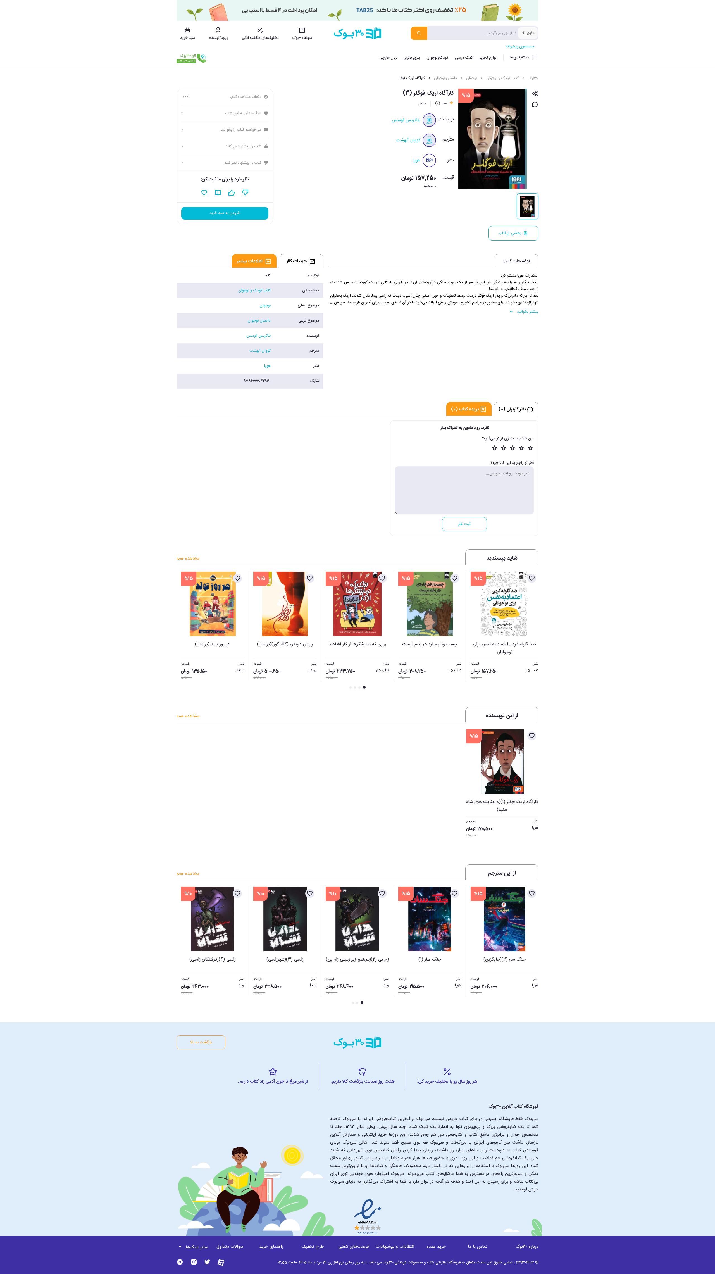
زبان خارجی (388, 57)
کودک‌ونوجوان (437, 57)
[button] (183, 630)
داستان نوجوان (445, 78)
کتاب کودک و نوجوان (502, 78)
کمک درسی (464, 57)
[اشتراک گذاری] (535, 94)
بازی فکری (412, 57)
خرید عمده (436, 1247)
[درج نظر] (535, 104)
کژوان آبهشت (408, 140)
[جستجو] (419, 33)
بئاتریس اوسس (406, 120)
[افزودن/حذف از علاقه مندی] (531, 578)
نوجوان (471, 78)
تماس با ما (477, 1247)
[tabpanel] (250, 328)
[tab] (301, 261)
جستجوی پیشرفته (520, 46)
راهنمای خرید (271, 1247)
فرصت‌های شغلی (353, 1247)
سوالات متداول (229, 1247)
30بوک (533, 78)
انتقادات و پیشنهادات (395, 1247)
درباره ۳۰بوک (527, 1247)
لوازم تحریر (488, 57)
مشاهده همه (188, 558)
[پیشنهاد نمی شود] (245, 193)
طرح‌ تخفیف (312, 1247)
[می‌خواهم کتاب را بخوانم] (217, 193)
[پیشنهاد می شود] (231, 193)
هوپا (416, 160)
